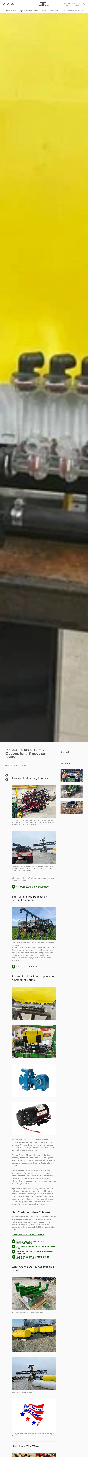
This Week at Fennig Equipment (33, 887)
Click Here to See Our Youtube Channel (28, 1235)
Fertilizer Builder (54, 11)
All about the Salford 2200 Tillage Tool (35, 1247)
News (63, 11)
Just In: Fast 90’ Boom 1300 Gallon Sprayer (34, 1253)
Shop (36, 11)
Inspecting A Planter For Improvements (30, 1242)
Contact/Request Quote (75, 11)
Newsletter (9, 766)
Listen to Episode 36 (27, 967)
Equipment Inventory (25, 11)
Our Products (10, 11)
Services (43, 11)
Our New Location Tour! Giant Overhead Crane (32, 1258)
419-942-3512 (75, 3)
